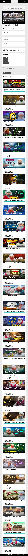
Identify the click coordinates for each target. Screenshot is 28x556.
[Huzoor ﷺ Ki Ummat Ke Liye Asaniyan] (14, 210)
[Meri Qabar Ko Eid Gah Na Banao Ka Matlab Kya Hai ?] (14, 352)
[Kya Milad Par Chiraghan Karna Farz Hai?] (14, 243)
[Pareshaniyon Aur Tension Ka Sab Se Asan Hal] (14, 131)
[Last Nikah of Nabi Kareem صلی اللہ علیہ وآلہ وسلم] (14, 495)
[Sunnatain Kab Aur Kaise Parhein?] (14, 290)
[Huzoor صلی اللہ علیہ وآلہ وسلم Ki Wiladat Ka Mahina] (14, 369)
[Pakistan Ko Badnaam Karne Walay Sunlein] (14, 448)
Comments (7, 72)
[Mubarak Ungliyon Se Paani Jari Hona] (14, 163)
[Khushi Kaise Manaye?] (14, 258)
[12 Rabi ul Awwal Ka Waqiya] (14, 116)
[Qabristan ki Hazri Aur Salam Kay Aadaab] (14, 526)
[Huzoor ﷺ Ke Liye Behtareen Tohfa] (14, 432)
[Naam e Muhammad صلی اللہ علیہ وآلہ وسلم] (14, 100)
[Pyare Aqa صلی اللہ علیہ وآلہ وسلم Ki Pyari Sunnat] (14, 416)
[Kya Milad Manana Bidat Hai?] (14, 274)
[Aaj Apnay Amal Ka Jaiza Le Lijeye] (14, 401)
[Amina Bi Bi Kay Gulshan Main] (14, 464)
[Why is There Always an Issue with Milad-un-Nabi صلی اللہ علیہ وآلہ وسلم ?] (14, 226)
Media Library (12, 8)
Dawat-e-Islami (7, 8)
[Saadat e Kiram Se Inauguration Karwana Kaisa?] (14, 194)
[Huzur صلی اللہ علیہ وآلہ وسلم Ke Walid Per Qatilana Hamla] (14, 305)
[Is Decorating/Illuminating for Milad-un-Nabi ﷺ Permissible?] (14, 385)
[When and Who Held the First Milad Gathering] (14, 147)
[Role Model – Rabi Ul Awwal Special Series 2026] (14, 511)
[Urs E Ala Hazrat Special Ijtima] (14, 542)
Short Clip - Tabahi (18, 8)
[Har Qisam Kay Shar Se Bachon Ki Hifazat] (14, 337)
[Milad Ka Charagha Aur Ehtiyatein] (14, 321)
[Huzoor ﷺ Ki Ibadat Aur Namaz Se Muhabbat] (14, 479)
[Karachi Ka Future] (14, 179)
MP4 (5, 57)
